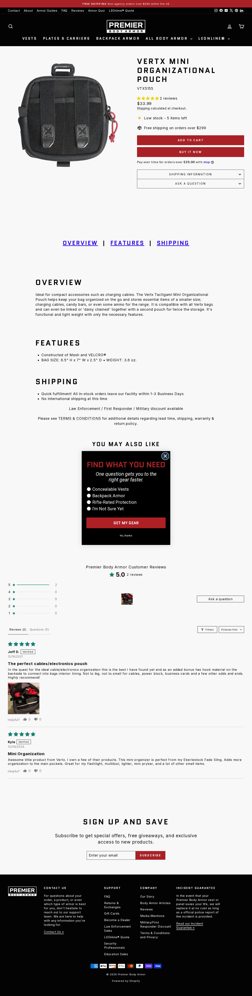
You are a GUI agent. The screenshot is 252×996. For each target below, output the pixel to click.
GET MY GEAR (126, 523)
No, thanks (126, 535)
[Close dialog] (165, 456)
